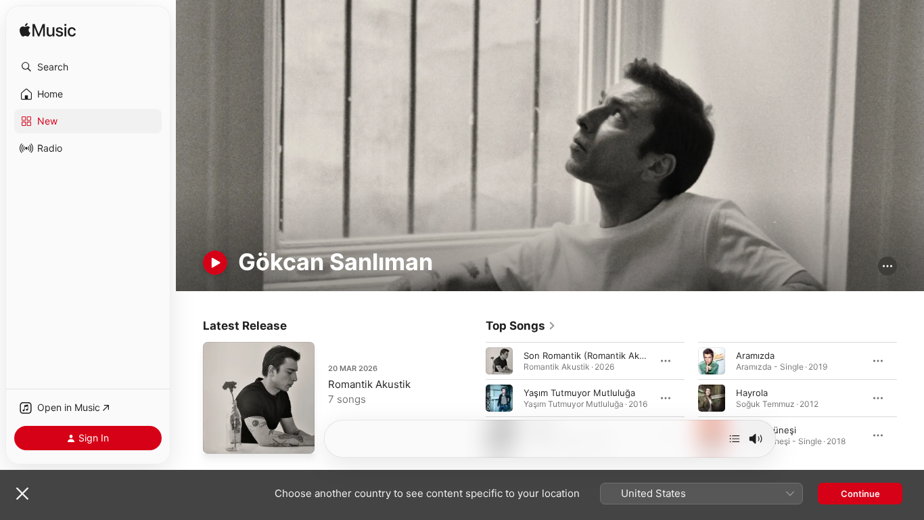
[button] (88, 67)
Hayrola (752, 392)
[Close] (22, 494)
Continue (860, 493)
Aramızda (755, 355)
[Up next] (734, 438)
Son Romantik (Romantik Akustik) (593, 355)
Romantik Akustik (369, 384)
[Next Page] (910, 398)
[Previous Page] (472, 398)
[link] (521, 325)
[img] (48, 31)
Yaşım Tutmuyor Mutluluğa (579, 392)
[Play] (215, 263)
